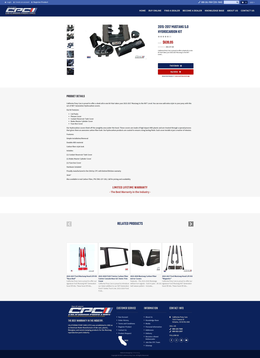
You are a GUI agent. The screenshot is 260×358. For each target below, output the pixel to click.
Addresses (150, 330)
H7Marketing (136, 353)
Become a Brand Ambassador (152, 337)
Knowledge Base (214, 10)
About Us (232, 10)
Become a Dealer (192, 10)
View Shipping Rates (181, 76)
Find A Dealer (174, 66)
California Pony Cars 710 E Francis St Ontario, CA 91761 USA (181, 319)
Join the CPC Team (153, 342)
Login (9, 2)
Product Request (124, 333)
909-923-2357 (177, 331)
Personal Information (154, 327)
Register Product (40, 2)
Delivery (149, 333)
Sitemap (149, 345)
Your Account (123, 317)
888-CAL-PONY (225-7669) (211, 2)
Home (142, 10)
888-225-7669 (177, 329)
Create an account (22, 2)
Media (148, 323)
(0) (170, 36)
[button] (190, 224)
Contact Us (247, 10)
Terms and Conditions (126, 323)
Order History (123, 320)
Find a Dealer (172, 10)
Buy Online (154, 10)
